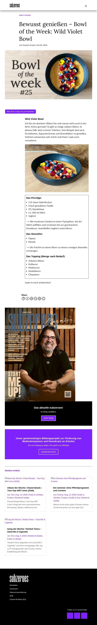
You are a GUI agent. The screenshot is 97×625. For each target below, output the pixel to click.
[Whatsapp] (39, 298)
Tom (12, 495)
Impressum (14, 589)
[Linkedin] (23, 298)
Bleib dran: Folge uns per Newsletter (20, 111)
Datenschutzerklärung (18, 592)
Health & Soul (74, 498)
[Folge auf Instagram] (77, 616)
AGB (11, 596)
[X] (31, 298)
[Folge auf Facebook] (84, 616)
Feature (10, 498)
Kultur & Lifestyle (25, 15)
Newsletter (14, 585)
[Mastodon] (35, 298)
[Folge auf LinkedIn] (70, 616)
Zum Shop (48, 418)
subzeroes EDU (48, 452)
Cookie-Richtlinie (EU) (18, 599)
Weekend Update (22, 498)
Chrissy (60, 495)
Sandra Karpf (29, 45)
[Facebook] (27, 298)
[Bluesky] (43, 298)
